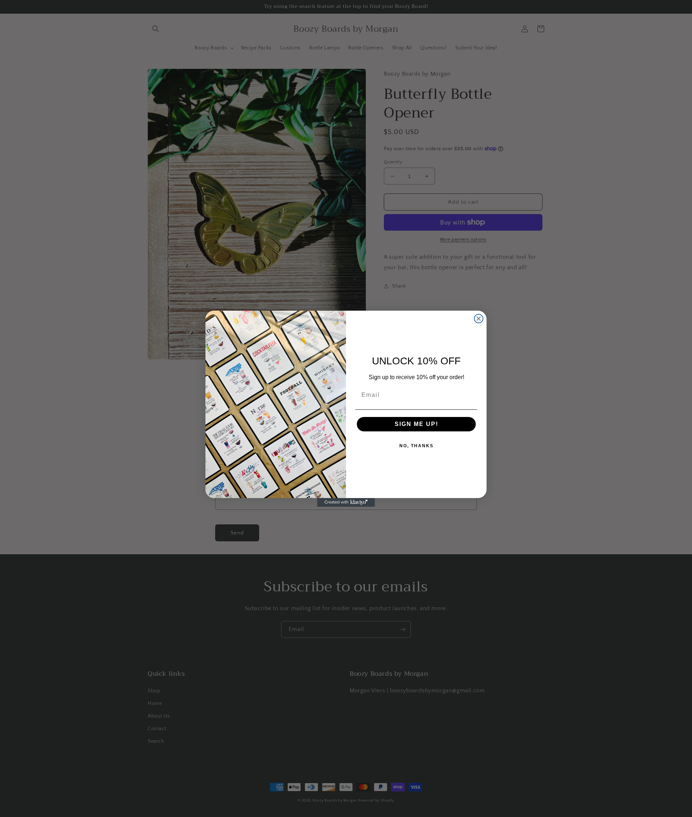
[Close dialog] (478, 318)
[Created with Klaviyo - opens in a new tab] (346, 502)
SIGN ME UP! (416, 424)
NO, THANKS (416, 445)
